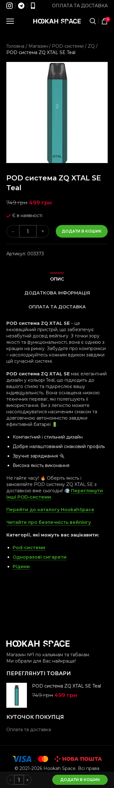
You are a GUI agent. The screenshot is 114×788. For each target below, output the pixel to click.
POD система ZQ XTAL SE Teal (66, 686)
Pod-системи (29, 547)
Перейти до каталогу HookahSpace (50, 509)
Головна (15, 46)
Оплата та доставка (80, 6)
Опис (57, 279)
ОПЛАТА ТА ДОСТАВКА (57, 307)
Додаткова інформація (57, 293)
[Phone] (33, 6)
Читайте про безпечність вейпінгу (48, 522)
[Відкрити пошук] (93, 21)
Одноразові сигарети (39, 557)
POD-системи (68, 46)
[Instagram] (9, 6)
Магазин (38, 46)
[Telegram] (21, 6)
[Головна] (57, 21)
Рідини (21, 566)
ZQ (91, 46)
